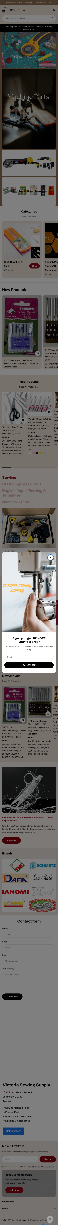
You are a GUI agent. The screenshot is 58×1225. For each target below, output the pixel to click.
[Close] (50, 557)
